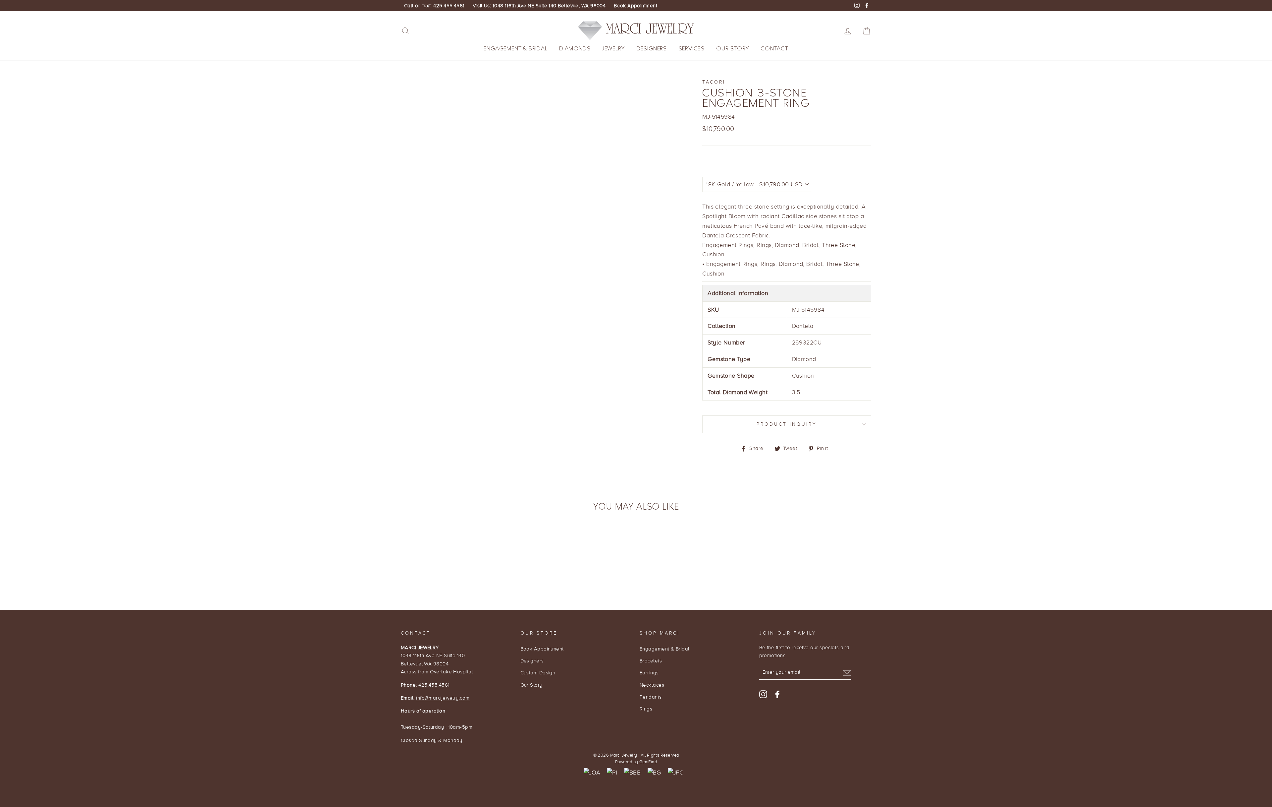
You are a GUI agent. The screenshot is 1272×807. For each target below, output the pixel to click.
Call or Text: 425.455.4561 (434, 5)
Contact (774, 48)
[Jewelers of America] (592, 772)
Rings (646, 709)
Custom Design (538, 672)
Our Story (732, 48)
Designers (651, 48)
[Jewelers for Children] (675, 772)
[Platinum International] (612, 772)
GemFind (648, 762)
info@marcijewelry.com (442, 698)
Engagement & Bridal (515, 48)
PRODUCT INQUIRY (787, 424)
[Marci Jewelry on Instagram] (763, 694)
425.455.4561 (434, 685)
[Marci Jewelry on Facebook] (777, 694)
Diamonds (574, 48)
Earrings (649, 672)
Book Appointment (635, 5)
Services (692, 48)
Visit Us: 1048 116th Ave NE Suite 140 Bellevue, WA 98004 (539, 5)
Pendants (651, 697)
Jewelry (613, 48)
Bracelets (651, 660)
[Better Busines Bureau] (632, 772)
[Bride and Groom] (654, 772)
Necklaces (652, 685)
